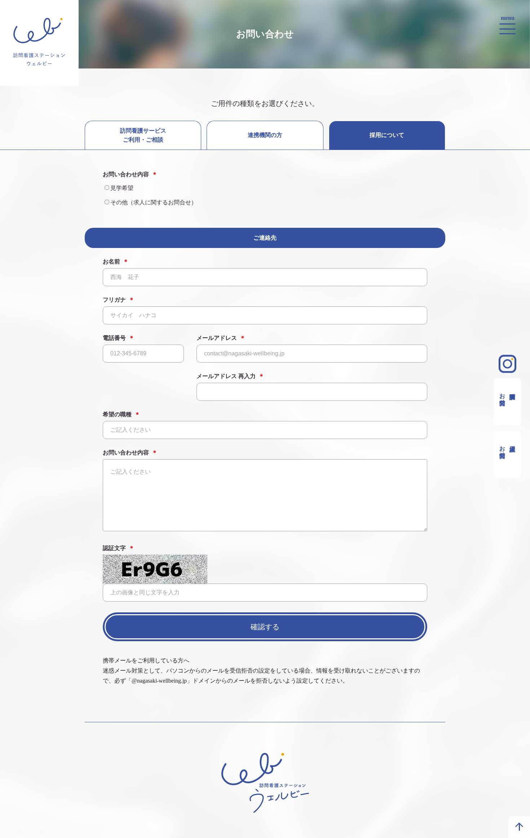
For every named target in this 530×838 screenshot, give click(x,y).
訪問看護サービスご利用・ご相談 (143, 135)
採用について (387, 135)
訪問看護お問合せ (502, 395)
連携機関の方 (265, 135)
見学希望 (121, 188)
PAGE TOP (519, 827)
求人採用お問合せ (502, 448)
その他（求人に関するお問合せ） (153, 202)
